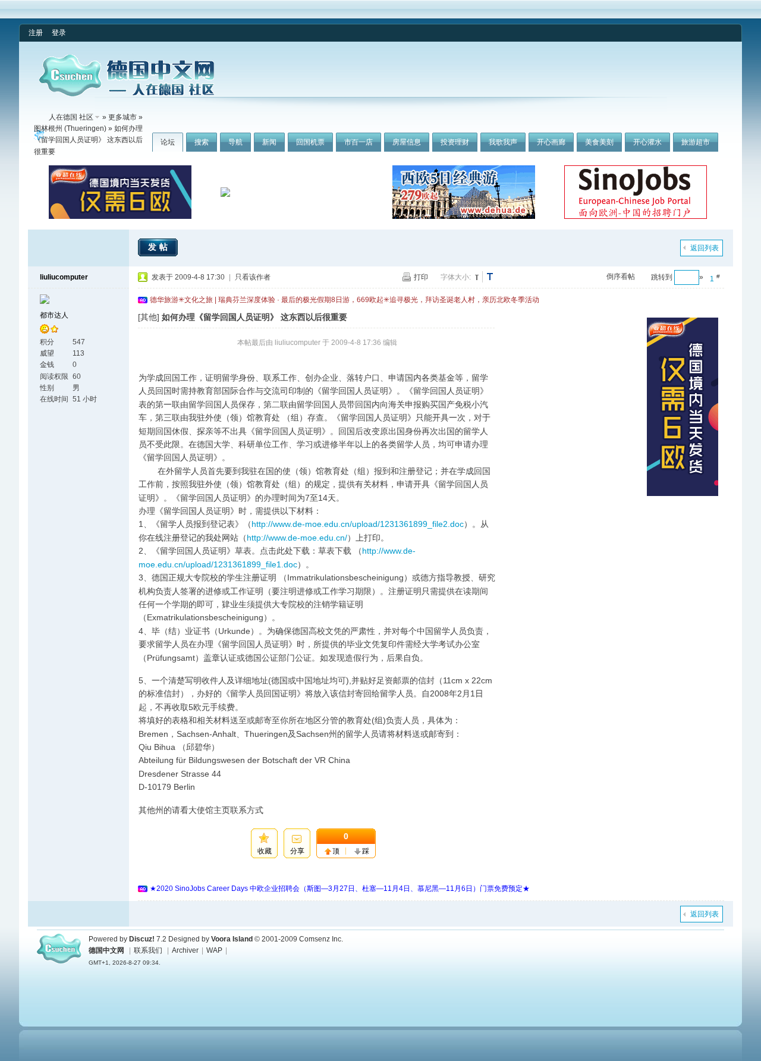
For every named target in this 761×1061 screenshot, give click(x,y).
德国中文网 (106, 950)
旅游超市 (695, 142)
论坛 (168, 142)
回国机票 (310, 142)
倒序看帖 (620, 276)
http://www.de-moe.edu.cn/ (297, 537)
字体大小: (456, 277)
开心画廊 (551, 142)
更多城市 (122, 117)
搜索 (201, 142)
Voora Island (232, 939)
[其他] (148, 317)
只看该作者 (253, 277)
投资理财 (455, 142)
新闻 (269, 142)
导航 (235, 142)
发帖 (159, 247)
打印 (421, 277)
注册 (36, 33)
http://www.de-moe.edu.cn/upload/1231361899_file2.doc (357, 524)
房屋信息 (406, 142)
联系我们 (148, 950)
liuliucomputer (64, 277)
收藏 (264, 851)
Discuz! (142, 939)
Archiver (185, 950)
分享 (297, 851)
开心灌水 (647, 142)
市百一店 (358, 142)
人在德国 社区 (71, 117)
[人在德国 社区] (126, 94)
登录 (59, 33)
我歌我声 (503, 142)
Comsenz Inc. (321, 939)
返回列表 (704, 248)
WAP (214, 950)
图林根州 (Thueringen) (70, 128)
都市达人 (54, 315)
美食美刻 (599, 142)
